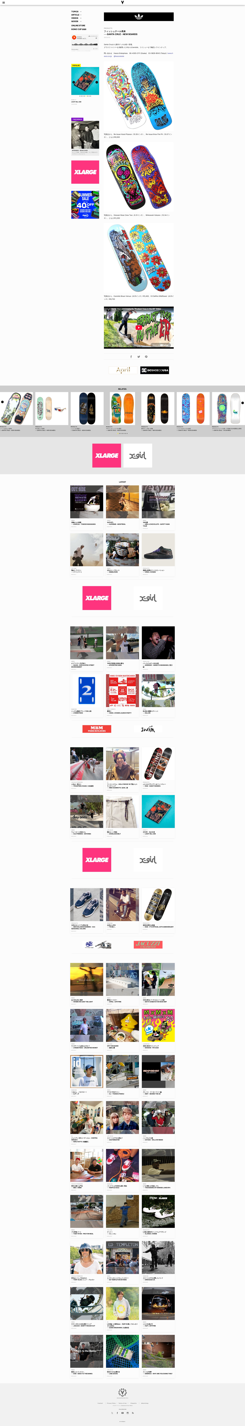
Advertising (144, 1403)
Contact (100, 1403)
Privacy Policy (111, 1403)
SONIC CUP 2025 (78, 29)
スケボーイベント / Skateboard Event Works (122, 1405)
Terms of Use (122, 1403)
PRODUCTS (108, 28)
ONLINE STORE (78, 26)
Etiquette (134, 1403)
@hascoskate (119, 56)
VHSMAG (73, 50)
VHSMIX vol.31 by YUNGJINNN (83, 50)
